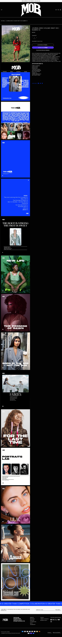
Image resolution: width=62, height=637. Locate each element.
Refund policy (43, 620)
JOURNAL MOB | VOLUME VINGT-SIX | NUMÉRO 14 (16, 21)
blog (31, 623)
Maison (32, 617)
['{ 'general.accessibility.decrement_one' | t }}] (32, 38)
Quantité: (34, 35)
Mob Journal (7, 631)
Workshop (32, 624)
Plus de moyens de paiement (43, 50)
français (49, 632)
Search (42, 617)
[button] (58, 10)
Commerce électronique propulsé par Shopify (10, 633)
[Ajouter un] (36, 38)
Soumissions (33, 621)
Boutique (32, 619)
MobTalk (32, 620)
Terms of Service (44, 619)
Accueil (3, 21)
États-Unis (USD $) (56, 632)
